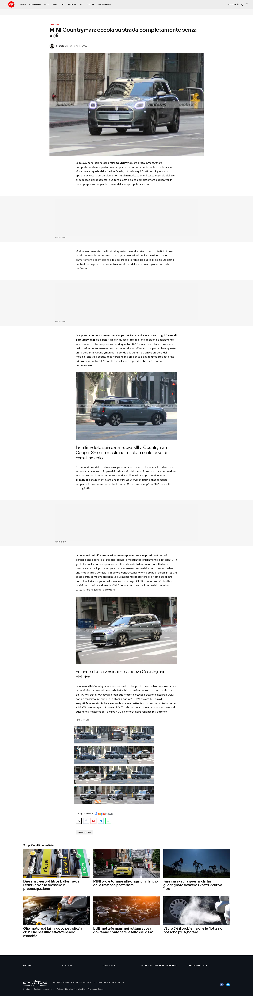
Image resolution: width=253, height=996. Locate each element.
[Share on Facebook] (86, 821)
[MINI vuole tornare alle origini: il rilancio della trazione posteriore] (126, 863)
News (57, 25)
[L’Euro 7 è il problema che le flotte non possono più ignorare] (196, 910)
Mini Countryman (85, 832)
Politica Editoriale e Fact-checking (158, 965)
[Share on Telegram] (101, 821)
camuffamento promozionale (94, 260)
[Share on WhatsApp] (108, 821)
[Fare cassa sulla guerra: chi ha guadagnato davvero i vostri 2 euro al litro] (196, 863)
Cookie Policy (108, 965)
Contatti (67, 965)
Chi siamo (27, 965)
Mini (52, 25)
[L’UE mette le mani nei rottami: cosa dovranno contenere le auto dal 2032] (126, 910)
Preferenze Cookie (198, 965)
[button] (5, 4)
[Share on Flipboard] (93, 821)
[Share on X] (79, 821)
